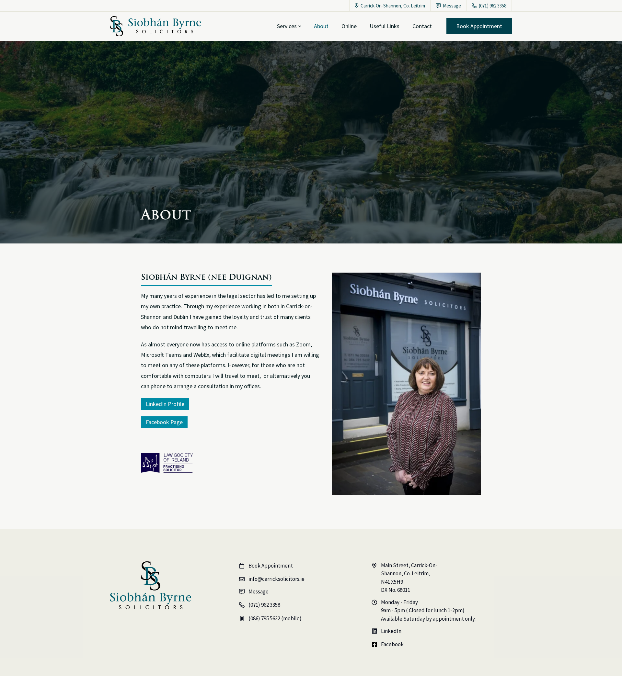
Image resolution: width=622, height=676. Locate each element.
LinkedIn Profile (165, 404)
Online (349, 26)
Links (384, 26)
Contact (422, 26)
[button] (289, 26)
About (321, 26)
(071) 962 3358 (489, 6)
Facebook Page (164, 422)
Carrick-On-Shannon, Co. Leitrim (390, 6)
